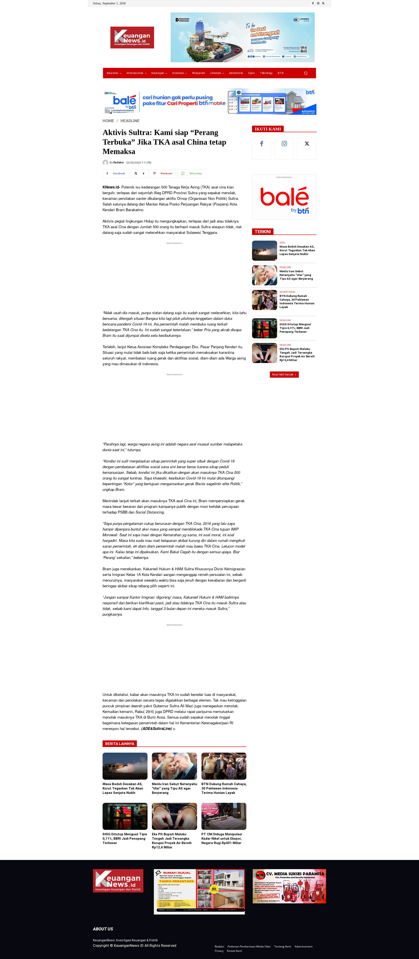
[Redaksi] (106, 162)
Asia (282, 242)
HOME (108, 120)
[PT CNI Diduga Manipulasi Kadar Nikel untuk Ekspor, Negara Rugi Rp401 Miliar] (223, 816)
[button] (306, 73)
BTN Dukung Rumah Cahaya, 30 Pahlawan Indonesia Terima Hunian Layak (224, 788)
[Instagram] (318, 3)
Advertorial (287, 292)
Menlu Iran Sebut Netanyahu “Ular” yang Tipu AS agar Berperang (174, 788)
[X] (323, 3)
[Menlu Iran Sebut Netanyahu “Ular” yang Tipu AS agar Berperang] (174, 766)
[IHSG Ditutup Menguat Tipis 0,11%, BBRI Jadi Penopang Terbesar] (125, 816)
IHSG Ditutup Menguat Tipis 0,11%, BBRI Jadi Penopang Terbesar (125, 838)
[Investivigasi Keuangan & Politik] (132, 37)
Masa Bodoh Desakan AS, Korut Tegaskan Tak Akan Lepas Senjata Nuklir (123, 788)
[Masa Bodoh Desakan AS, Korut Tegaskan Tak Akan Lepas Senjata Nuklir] (125, 766)
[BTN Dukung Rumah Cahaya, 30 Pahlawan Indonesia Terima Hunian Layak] (223, 766)
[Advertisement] (174, 276)
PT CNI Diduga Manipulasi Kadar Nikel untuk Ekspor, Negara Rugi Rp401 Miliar (221, 838)
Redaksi (118, 162)
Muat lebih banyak (283, 374)
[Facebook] (313, 3)
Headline (130, 120)
